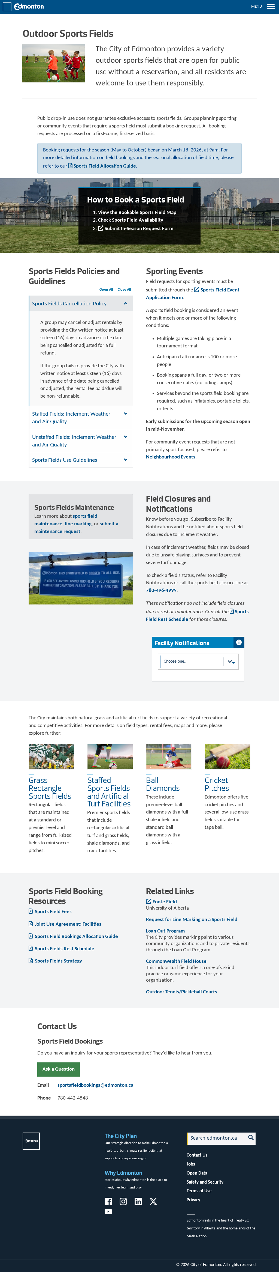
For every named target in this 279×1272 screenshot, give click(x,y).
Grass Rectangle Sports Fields (50, 788)
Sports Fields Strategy (58, 961)
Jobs (191, 1164)
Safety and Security (205, 1182)
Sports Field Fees (53, 911)
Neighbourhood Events (170, 457)
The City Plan (121, 1136)
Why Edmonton (123, 1172)
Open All (106, 290)
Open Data (197, 1173)
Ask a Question (59, 1069)
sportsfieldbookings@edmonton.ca (95, 1085)
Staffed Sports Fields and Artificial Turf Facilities (109, 792)
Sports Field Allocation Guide (105, 166)
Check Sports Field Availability (130, 220)
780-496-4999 (161, 590)
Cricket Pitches (217, 784)
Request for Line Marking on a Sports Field (191, 919)
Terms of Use (199, 1191)
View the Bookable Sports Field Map (137, 212)
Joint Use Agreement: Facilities (67, 924)
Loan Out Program (165, 931)
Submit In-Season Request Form (139, 228)
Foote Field (165, 902)
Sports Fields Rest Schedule (64, 949)
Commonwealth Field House (176, 961)
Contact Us (197, 1155)
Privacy (193, 1200)
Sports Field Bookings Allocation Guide (76, 936)
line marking (78, 524)
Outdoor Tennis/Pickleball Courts (181, 992)
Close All (124, 290)
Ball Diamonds (163, 784)
